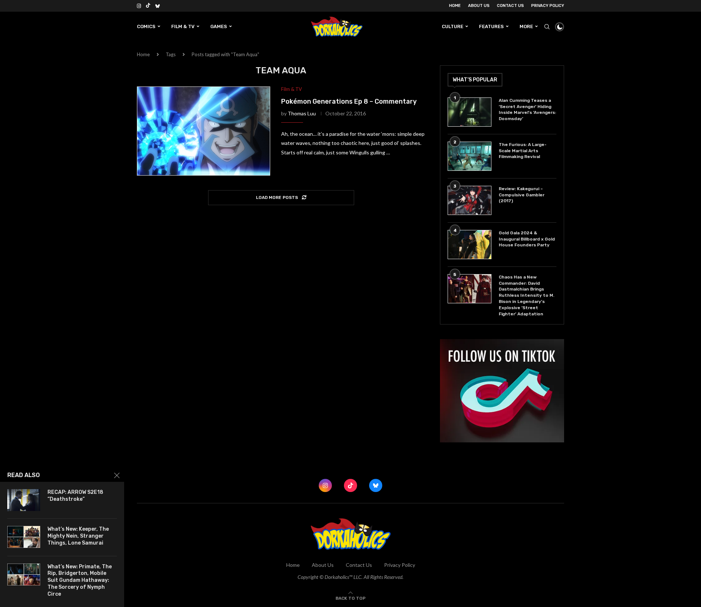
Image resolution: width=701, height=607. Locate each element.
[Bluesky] (157, 6)
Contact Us (510, 5)
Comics (146, 26)
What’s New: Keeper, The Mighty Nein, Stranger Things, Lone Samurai (78, 536)
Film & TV (183, 26)
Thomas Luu (302, 113)
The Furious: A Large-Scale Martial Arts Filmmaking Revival (523, 151)
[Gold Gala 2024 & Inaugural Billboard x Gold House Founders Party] (469, 244)
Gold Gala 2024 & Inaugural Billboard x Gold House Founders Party (527, 239)
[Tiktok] (148, 6)
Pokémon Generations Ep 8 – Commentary (349, 101)
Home (455, 5)
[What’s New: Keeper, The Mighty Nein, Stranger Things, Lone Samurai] (23, 537)
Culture (452, 26)
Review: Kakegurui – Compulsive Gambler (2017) (521, 195)
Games (218, 26)
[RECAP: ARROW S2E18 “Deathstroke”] (23, 500)
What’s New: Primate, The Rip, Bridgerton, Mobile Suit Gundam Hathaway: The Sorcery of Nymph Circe (79, 581)
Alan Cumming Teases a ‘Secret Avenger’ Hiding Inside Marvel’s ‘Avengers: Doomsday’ (527, 109)
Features (491, 26)
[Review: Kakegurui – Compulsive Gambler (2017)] (469, 200)
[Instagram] (139, 6)
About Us (479, 5)
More (526, 26)
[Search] (547, 26)
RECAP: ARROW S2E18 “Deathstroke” (75, 495)
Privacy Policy (547, 5)
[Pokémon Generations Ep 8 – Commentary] (203, 131)
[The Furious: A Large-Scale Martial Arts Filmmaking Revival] (469, 156)
